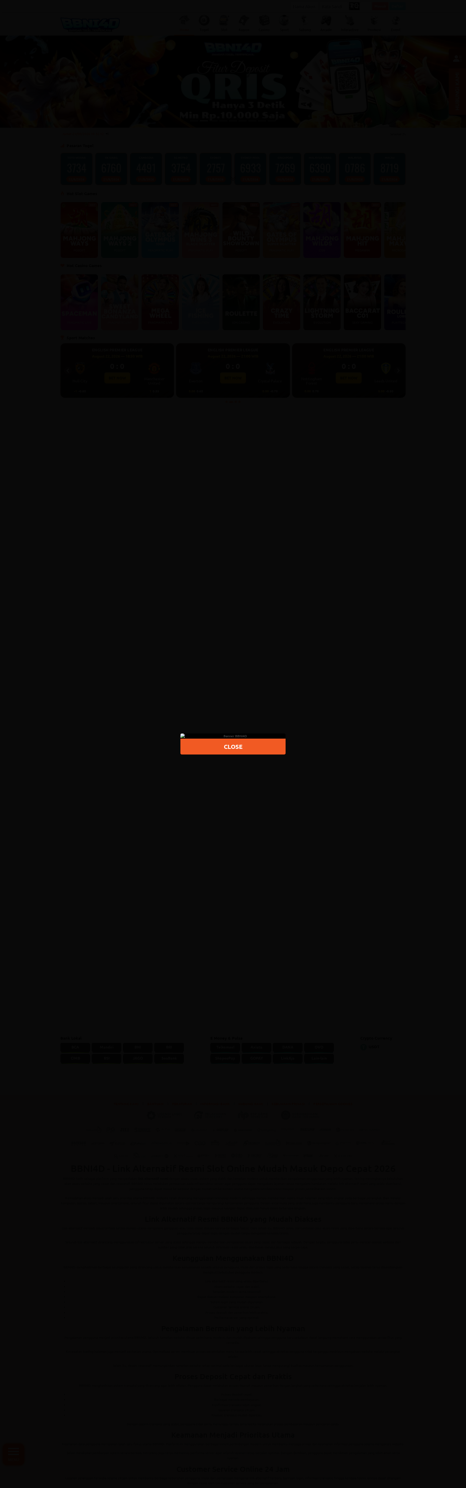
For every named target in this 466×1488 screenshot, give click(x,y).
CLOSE (233, 746)
